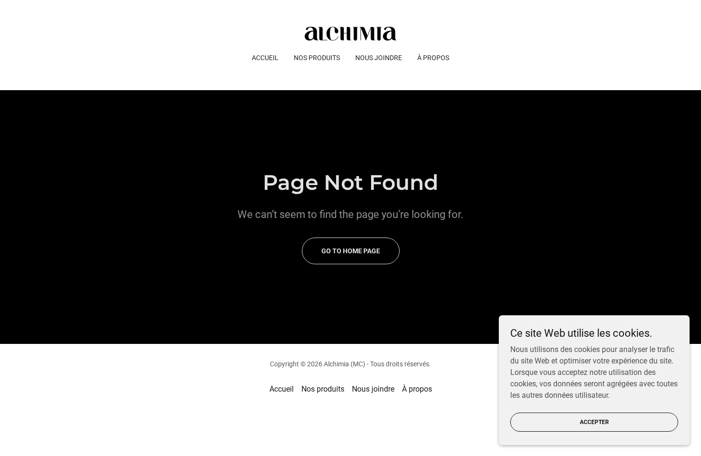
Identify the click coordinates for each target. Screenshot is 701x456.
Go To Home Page (350, 251)
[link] (350, 33)
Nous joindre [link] (378, 58)
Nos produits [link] (317, 58)
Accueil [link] (265, 58)
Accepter (594, 421)
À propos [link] (433, 58)
